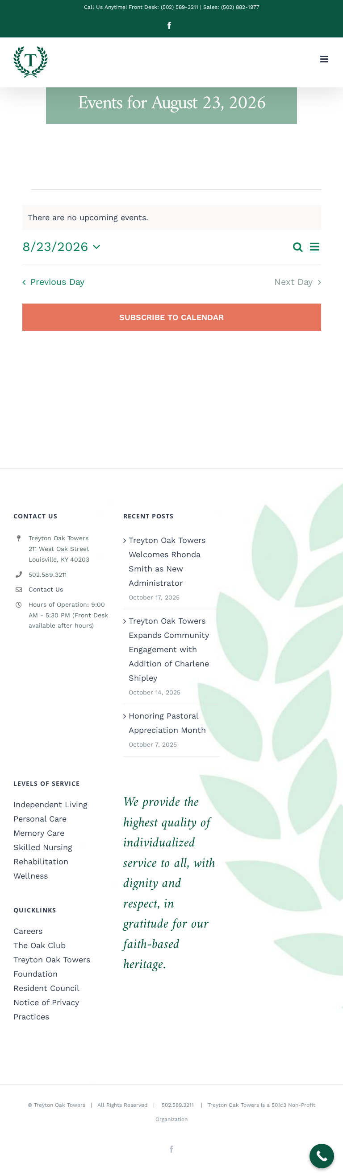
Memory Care (38, 833)
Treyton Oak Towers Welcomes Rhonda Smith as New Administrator (167, 561)
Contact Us (46, 589)
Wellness (30, 875)
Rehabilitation (40, 861)
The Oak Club (39, 945)
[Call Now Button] (322, 1156)
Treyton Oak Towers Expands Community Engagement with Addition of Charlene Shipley (169, 649)
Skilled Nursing (42, 847)
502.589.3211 (179, 1105)
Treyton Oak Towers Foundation (51, 966)
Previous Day (57, 282)
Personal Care (40, 818)
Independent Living (50, 804)
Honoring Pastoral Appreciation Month (167, 723)
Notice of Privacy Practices (46, 1009)
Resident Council (46, 988)
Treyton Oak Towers (59, 1105)
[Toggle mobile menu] (325, 59)
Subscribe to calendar (171, 317)
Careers (27, 931)
